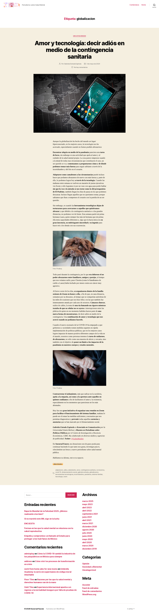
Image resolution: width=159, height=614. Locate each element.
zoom (65, 476)
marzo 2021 (87, 523)
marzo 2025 (87, 501)
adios (65, 470)
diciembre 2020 (89, 526)
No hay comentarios (81, 67)
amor (78, 470)
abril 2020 (87, 542)
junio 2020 (87, 536)
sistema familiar (97, 474)
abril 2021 (86, 520)
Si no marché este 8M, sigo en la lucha (41, 519)
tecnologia (59, 476)
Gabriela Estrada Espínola (72, 64)
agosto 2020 (88, 530)
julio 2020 (87, 533)
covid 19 (58, 472)
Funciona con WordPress (55, 609)
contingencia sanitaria (88, 470)
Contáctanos (134, 5)
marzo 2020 (87, 545)
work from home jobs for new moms (40, 569)
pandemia (88, 474)
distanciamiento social (69, 472)
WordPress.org (89, 594)
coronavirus (100, 470)
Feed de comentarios (92, 591)
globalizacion (93, 472)
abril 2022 (87, 511)
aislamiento (72, 470)
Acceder (86, 585)
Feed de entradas (90, 588)
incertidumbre (79, 474)
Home (143, 5)
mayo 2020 (87, 539)
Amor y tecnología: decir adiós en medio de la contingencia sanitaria (79, 49)
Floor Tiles (29, 579)
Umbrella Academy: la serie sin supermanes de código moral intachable (47, 572)
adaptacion (59, 470)
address (28, 561)
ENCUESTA (29, 523)
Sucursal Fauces (37, 609)
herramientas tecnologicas (64, 474)
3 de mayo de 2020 (93, 64)
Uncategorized (79, 36)
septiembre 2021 (90, 514)
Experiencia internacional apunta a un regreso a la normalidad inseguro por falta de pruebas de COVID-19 (50, 590)
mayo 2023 (87, 504)
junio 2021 (87, 517)
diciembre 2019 (89, 549)
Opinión (85, 564)
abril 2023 (87, 507)
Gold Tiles (29, 587)
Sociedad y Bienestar (92, 567)
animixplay (29, 554)
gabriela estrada (83, 472)
